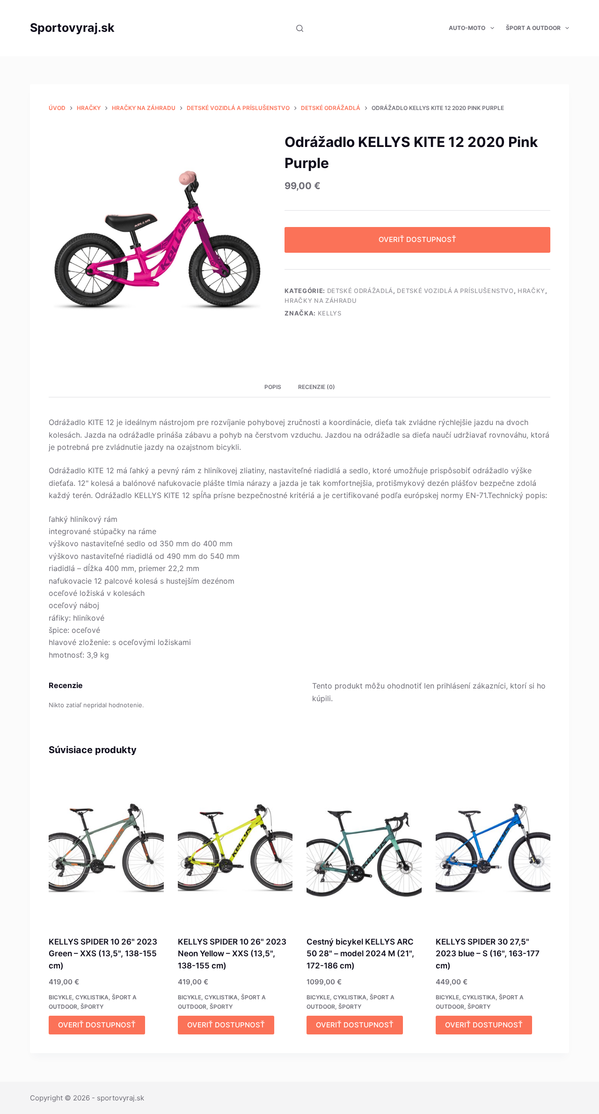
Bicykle (60, 997)
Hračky (531, 290)
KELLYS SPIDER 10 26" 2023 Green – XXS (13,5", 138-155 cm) (103, 953)
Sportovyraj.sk (72, 28)
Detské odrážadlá (360, 290)
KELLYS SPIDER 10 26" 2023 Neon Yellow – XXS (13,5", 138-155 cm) (232, 953)
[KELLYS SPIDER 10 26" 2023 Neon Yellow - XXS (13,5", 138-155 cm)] (235, 847)
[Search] (299, 28)
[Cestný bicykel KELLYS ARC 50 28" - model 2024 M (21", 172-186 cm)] (364, 847)
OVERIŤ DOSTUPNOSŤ (417, 239)
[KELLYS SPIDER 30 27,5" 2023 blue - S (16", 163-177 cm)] (493, 847)
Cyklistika (92, 997)
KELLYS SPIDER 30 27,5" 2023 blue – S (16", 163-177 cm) (488, 953)
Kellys (330, 313)
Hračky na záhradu (321, 300)
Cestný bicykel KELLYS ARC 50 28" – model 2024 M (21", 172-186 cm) (360, 953)
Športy (91, 1006)
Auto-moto (467, 27)
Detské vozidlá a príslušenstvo (455, 290)
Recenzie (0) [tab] (316, 386)
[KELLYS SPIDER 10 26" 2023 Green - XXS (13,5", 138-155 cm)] (106, 847)
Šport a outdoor (533, 27)
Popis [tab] (272, 386)
